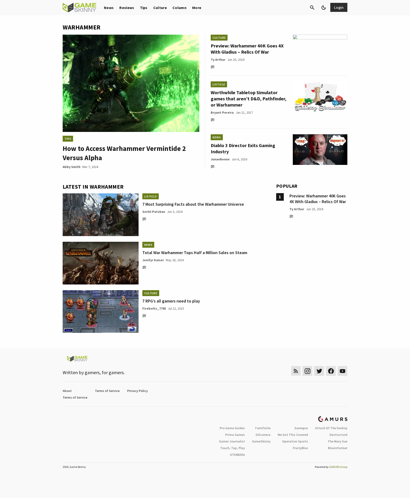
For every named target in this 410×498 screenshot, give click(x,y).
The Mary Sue (337, 441)
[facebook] (331, 371)
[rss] (296, 371)
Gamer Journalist (232, 441)
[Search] (312, 7)
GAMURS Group (338, 467)
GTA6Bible (237, 454)
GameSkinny (261, 441)
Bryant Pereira (222, 112)
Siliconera (263, 435)
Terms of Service (107, 391)
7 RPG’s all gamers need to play (171, 301)
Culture (160, 7)
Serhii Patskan (153, 211)
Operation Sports (295, 441)
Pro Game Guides (232, 428)
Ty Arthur (218, 59)
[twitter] (319, 371)
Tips (144, 7)
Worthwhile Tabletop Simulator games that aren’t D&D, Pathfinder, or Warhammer (248, 98)
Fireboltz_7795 (154, 308)
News (109, 7)
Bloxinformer (337, 448)
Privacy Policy (137, 391)
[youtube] (343, 371)
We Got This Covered (293, 435)
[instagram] (307, 371)
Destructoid (338, 435)
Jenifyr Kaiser (153, 260)
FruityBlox (300, 448)
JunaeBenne (220, 159)
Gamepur (301, 428)
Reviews (126, 7)
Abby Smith (71, 167)
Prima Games (235, 435)
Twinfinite (262, 428)
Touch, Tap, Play (232, 448)
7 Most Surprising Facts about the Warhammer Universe (193, 204)
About (67, 391)
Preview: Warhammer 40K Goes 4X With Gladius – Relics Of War (247, 49)
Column (179, 7)
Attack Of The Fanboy (331, 428)
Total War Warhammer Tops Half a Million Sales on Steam (194, 252)
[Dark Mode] (323, 7)
